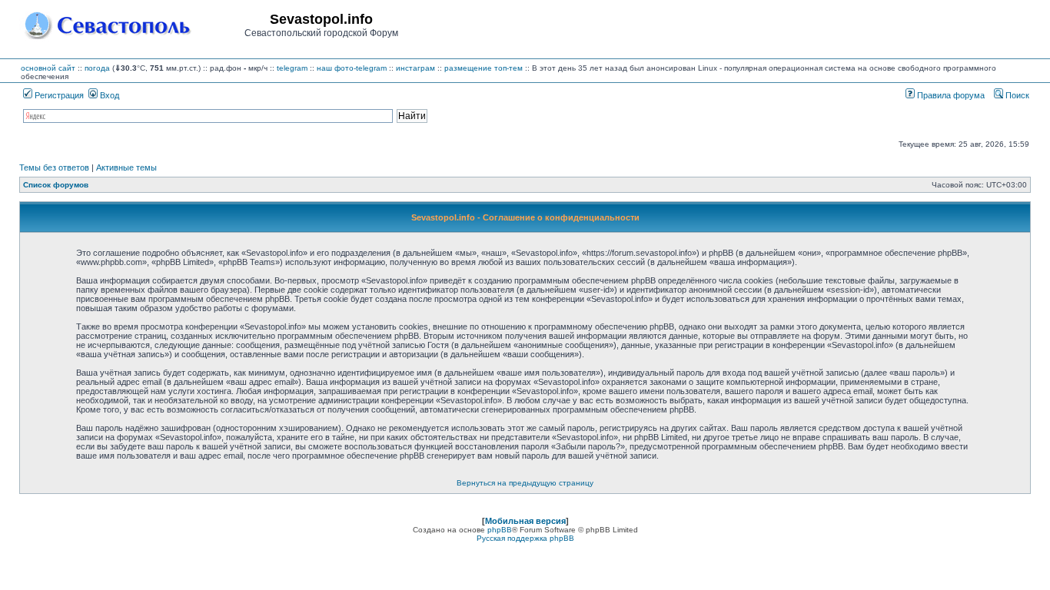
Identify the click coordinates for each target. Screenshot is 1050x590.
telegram (292, 68)
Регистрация (58, 95)
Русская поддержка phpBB (525, 538)
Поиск (1016, 95)
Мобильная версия (525, 520)
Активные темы (126, 167)
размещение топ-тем (483, 68)
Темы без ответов (54, 167)
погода (97, 68)
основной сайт (48, 68)
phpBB (499, 529)
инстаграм (415, 68)
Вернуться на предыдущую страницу (525, 483)
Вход (108, 95)
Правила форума (950, 95)
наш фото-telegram (352, 68)
